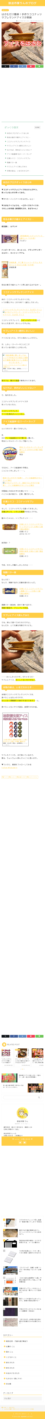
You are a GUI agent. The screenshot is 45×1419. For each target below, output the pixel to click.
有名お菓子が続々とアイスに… (18, 137)
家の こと (9, 1352)
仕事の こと (10, 1346)
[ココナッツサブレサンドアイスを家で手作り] (22, 674)
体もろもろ (10, 1368)
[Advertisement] (22, 95)
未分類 (8, 1384)
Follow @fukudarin (9, 767)
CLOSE (37, 127)
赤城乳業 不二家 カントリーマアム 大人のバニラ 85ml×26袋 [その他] (25, 263)
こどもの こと (11, 1357)
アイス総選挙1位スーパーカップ (19, 154)
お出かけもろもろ (12, 1373)
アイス (5, 777)
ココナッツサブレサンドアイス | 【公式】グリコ (22, 309)
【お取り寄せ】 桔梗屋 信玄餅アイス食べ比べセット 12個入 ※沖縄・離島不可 (15, 740)
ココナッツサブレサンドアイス (18, 142)
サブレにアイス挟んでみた (17, 167)
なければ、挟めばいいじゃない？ (19, 150)
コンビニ (12, 777)
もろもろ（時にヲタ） (14, 1379)
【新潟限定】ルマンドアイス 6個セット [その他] (31, 237)
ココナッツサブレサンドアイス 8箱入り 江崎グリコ (15, 366)
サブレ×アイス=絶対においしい (19, 146)
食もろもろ (5, 10)
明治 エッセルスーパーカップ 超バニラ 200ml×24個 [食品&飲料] (31, 449)
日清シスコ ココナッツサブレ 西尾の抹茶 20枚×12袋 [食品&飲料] (31, 551)
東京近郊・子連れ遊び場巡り (17, 1341)
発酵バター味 (12, 162)
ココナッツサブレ (32, 777)
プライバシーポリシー (21, 1414)
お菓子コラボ (21, 777)
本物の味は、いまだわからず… (18, 171)
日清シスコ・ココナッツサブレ (18, 158)
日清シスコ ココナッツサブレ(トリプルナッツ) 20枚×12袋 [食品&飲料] (31, 526)
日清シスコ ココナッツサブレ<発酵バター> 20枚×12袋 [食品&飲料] (31, 591)
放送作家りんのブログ (22, 3)
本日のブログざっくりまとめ (18, 133)
